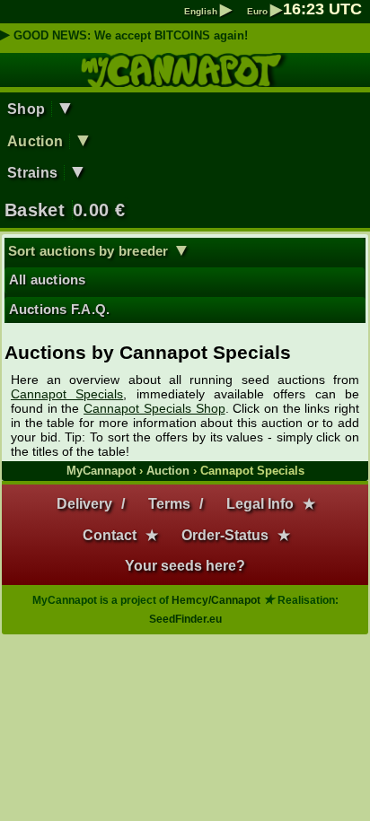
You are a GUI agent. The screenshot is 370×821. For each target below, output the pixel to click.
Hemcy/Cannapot (216, 600)
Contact (110, 535)
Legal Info (260, 503)
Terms (169, 503)
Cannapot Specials (67, 394)
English (208, 11)
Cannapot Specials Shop (154, 408)
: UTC (322, 9)
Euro (264, 11)
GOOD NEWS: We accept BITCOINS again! (130, 35)
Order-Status (225, 535)
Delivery (84, 503)
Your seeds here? (185, 565)
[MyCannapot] (185, 79)
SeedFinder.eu (185, 619)
